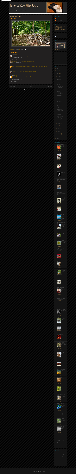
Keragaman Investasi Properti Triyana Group (63, 226)
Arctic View (59, 325)
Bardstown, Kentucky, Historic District (59, 98)
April (59, 129)
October (59, 78)
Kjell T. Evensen (59, 18)
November (60, 76)
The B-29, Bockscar (59, 104)
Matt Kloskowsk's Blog (59, 454)
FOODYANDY (59, 192)
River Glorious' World (61, 179)
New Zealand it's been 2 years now (63, 255)
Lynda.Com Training (59, 456)
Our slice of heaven (60, 253)
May (58, 128)
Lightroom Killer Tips (59, 459)
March (59, 131)
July (58, 125)
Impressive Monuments (60, 112)
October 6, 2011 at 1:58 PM (17, 79)
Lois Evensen (59, 20)
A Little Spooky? (60, 119)
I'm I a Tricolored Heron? (60, 89)
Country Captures (60, 214)
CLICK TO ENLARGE (61, 369)
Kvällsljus (62, 378)
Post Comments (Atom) (33, 89)
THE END (63, 370)
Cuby (13, 75)
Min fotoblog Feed (60, 440)
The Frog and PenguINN (59, 153)
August (59, 123)
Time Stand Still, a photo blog (60, 162)
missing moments (60, 279)
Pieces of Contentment (61, 232)
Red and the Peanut (61, 197)
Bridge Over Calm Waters (60, 110)
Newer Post (12, 86)
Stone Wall (59, 114)
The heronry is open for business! (63, 199)
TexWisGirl (14, 70)
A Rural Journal (60, 442)
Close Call (59, 79)
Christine (14, 54)
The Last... (63, 396)
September (60, 121)
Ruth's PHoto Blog (60, 183)
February (59, 133)
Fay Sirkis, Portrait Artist (59, 463)
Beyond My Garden (60, 426)
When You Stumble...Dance (60, 445)
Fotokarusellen (60, 334)
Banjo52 (58, 385)
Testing (58, 180)
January (59, 134)
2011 (58, 73)
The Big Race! (60, 84)
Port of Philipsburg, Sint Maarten (60, 92)
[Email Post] (25, 49)
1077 (62, 262)
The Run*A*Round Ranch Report (60, 288)
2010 (58, 136)
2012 (58, 71)
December (60, 74)
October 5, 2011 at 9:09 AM (17, 57)
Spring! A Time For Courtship (62, 185)
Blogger (44, 471)
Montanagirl (14, 59)
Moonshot (63, 172)
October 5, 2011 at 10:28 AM (17, 67)
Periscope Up (59, 95)
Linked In (57, 457)
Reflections (59, 101)
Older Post (49, 86)
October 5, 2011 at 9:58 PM (17, 73)
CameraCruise (59, 438)
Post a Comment (14, 81)
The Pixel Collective (61, 248)
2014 (58, 68)
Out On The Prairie (60, 240)
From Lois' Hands (60, 144)
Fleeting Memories (60, 249)
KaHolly (58, 205)
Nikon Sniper (59, 171)
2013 (58, 70)
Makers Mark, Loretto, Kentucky (60, 117)
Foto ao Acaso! (60, 269)
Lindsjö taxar (59, 377)
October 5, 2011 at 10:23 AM (17, 62)
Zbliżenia (58, 261)
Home (31, 86)
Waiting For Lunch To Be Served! (60, 82)
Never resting (63, 335)
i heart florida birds (60, 342)
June (59, 126)
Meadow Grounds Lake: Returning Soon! (62, 217)
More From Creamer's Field (63, 327)
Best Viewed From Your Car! (59, 106)
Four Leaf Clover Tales (61, 412)
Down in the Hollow (60, 418)
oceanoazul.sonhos (61, 309)
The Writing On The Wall (60, 87)
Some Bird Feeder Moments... (63, 353)
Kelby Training (58, 461)
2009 (58, 138)
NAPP (56, 452)
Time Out (62, 206)
